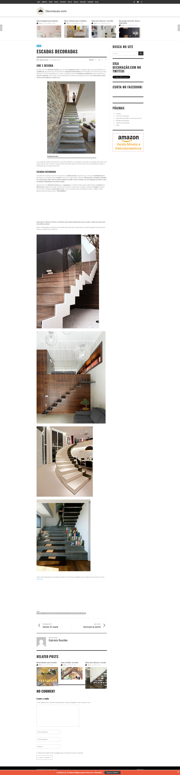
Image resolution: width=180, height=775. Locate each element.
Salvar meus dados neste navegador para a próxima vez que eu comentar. (60, 753)
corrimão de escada (42, 613)
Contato (118, 114)
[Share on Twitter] (99, 60)
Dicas (39, 46)
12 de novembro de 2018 (49, 23)
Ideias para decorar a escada (95, 662)
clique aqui (40, 579)
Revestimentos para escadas (47, 662)
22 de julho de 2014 (48, 665)
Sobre (117, 125)
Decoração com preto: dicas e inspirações (102, 22)
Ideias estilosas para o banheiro (48, 21)
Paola (40, 23)
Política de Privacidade (122, 123)
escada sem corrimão (80, 613)
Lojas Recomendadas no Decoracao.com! (128, 118)
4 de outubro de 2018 (103, 25)
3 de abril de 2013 (96, 665)
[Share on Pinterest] (105, 60)
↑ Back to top (139, 769)
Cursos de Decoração (122, 116)
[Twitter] (138, 2)
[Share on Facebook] (96, 60)
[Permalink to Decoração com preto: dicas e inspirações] (104, 33)
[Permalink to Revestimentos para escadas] (47, 673)
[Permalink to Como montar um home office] (131, 31)
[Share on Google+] (102, 60)
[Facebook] (134, 2)
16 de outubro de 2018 (76, 23)
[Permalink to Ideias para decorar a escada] (96, 673)
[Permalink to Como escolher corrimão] (71, 673)
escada (50, 613)
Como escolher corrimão (69, 662)
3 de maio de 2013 (71, 665)
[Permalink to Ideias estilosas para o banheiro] (49, 31)
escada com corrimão (67, 613)
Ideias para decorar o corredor (75, 21)
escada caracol (57, 613)
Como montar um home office (129, 21)
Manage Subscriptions (122, 120)
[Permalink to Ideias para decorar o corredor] (76, 31)
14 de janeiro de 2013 (55, 60)
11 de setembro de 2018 (131, 23)
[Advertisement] (108, 11)
